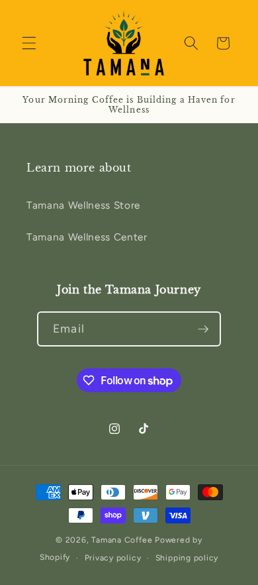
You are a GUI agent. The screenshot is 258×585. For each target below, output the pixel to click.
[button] (29, 43)
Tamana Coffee (121, 540)
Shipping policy (187, 557)
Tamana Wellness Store (83, 205)
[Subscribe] (203, 329)
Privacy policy (113, 557)
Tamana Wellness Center (87, 237)
